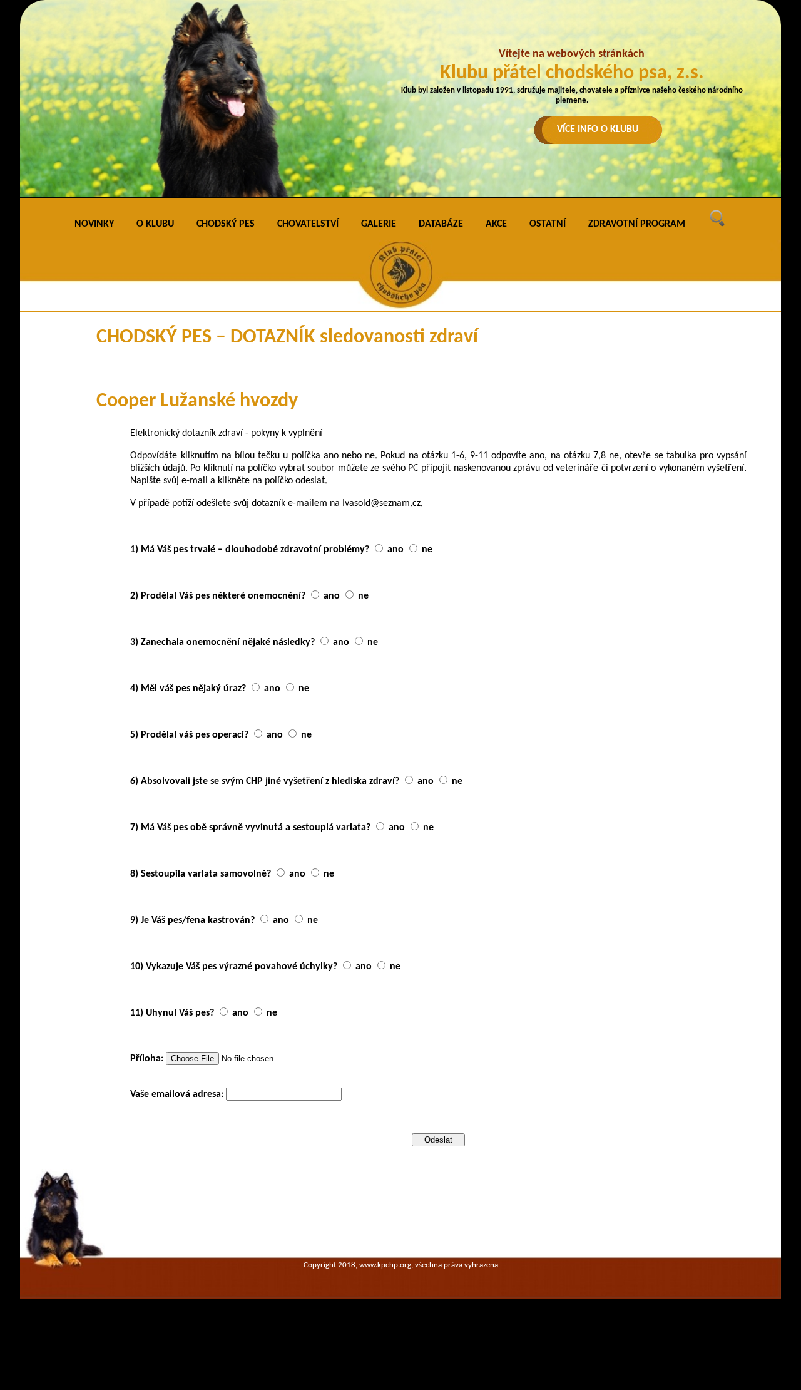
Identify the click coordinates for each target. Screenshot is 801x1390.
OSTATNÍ (547, 224)
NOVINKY (94, 224)
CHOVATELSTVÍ (308, 224)
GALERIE (378, 224)
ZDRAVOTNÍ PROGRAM (636, 224)
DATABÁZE (441, 224)
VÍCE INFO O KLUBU (597, 130)
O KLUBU (155, 224)
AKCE (496, 224)
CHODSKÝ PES (225, 224)
